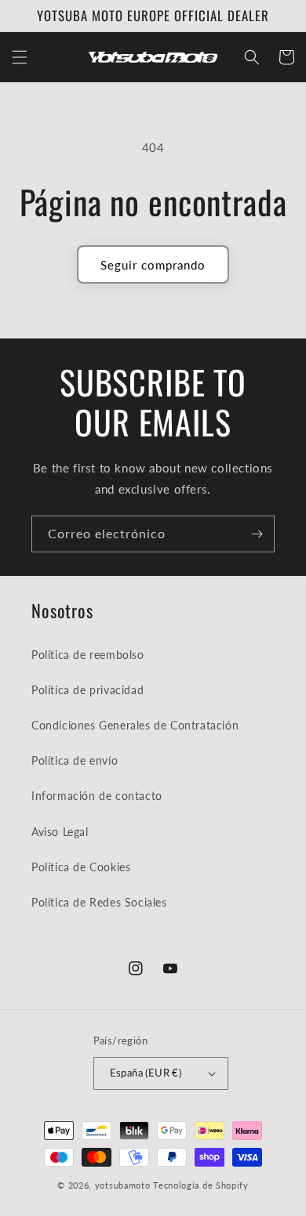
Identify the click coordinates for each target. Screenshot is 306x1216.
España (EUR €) (146, 1072)
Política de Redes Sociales (99, 902)
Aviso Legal (60, 831)
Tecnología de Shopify (201, 1185)
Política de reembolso (87, 654)
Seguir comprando (153, 265)
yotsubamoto (123, 1185)
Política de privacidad (87, 690)
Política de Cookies (80, 867)
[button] (19, 57)
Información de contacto (96, 795)
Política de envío (74, 760)
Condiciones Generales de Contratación (135, 725)
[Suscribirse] (256, 534)
